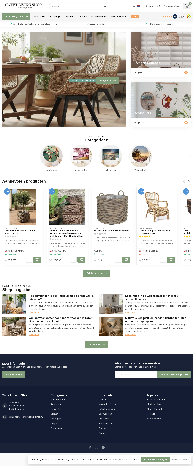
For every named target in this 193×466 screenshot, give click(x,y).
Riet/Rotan (56, 404)
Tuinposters (56, 409)
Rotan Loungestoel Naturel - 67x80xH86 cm (155, 232)
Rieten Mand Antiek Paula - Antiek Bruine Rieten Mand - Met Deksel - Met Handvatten (66, 233)
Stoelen (70, 16)
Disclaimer (104, 418)
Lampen (82, 16)
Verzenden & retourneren (111, 404)
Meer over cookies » (179, 459)
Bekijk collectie (95, 273)
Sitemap (103, 428)
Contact (102, 433)
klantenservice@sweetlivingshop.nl (26, 416)
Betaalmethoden (107, 409)
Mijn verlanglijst (154, 409)
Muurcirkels (39, 16)
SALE (135, 16)
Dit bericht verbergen (155, 459)
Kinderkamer (56, 428)
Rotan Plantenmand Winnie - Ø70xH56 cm (21, 232)
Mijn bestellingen (155, 404)
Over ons (103, 399)
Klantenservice (118, 16)
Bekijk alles (95, 344)
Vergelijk (12, 260)
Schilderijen (55, 16)
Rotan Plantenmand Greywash (111, 230)
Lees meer (34, 312)
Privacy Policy (105, 423)
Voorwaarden (105, 413)
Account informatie (156, 399)
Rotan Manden (99, 16)
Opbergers (56, 418)
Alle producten (154, 418)
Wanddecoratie (58, 399)
